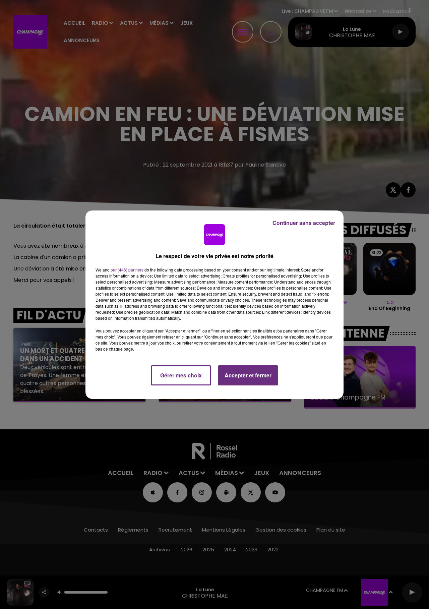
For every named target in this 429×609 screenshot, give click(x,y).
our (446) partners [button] (127, 269)
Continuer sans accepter (303, 223)
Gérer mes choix (181, 375)
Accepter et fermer (248, 375)
